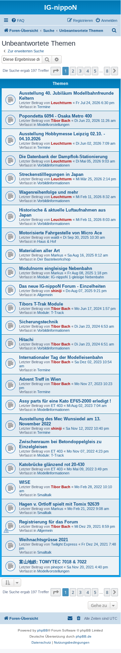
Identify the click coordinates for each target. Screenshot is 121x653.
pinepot (57, 567)
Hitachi (26, 339)
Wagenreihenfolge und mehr (48, 192)
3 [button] (80, 71)
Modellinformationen (53, 410)
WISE (25, 482)
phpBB (42, 630)
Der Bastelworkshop (53, 259)
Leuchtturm (61, 103)
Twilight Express (64, 544)
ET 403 (57, 406)
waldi (55, 237)
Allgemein (45, 295)
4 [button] (87, 71)
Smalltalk (44, 495)
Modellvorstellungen (53, 125)
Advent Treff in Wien (40, 379)
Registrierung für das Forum (48, 521)
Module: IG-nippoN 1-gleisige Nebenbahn (70, 277)
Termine (43, 107)
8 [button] (107, 71)
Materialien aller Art (39, 250)
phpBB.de (84, 636)
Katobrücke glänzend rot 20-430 (51, 464)
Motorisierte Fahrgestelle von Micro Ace (60, 232)
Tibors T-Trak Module (41, 304)
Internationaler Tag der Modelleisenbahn (61, 357)
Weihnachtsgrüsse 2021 (43, 539)
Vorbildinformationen (53, 165)
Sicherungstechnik (38, 321)
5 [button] (95, 71)
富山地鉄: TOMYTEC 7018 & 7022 (52, 561)
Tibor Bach (60, 121)
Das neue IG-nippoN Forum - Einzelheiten (62, 286)
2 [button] (73, 71)
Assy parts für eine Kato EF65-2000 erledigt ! (65, 401)
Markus (57, 255)
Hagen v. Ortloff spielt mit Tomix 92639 (59, 504)
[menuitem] (17, 20)
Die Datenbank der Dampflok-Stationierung (63, 156)
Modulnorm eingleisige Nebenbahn (55, 268)
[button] (56, 71)
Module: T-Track (50, 313)
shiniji (56, 291)
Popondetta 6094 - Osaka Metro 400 (55, 116)
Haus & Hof (46, 241)
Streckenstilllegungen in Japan (51, 174)
